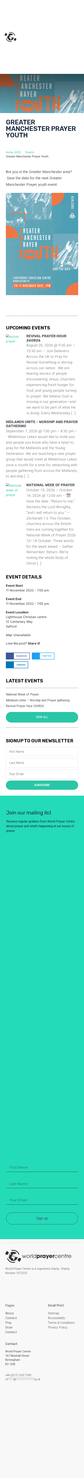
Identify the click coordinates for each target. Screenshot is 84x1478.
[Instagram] (15, 1285)
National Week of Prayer (50, 485)
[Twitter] (21, 1285)
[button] (18, 656)
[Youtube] (27, 1285)
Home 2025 (13, 152)
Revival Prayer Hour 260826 (46, 338)
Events (29, 152)
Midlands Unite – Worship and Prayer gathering (42, 424)
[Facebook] (8, 1285)
